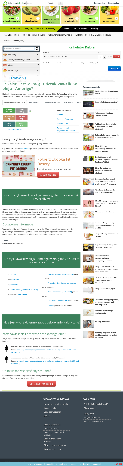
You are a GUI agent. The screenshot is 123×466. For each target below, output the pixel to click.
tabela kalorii (25, 149)
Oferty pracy (89, 414)
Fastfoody (11, 54)
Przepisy (39, 28)
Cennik (47, 416)
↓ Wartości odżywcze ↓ (15, 129)
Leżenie (51, 305)
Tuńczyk (60, 115)
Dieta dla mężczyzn (52, 425)
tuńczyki (12, 274)
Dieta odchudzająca (52, 412)
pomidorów (13, 285)
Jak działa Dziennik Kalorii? (96, 404)
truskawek (15, 279)
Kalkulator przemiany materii (60, 35)
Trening (94, 28)
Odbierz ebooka (47, 175)
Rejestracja (113, 3)
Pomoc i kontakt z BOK (94, 421)
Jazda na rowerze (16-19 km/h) (60, 292)
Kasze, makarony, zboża (18, 60)
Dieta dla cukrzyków (52, 449)
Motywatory (89, 408)
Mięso (10, 65)
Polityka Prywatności (92, 464)
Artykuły (29, 28)
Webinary (50, 28)
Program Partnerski (92, 418)
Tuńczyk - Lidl (62, 124)
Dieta (66, 28)
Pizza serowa (22, 295)
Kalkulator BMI (81, 35)
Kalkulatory (15, 28)
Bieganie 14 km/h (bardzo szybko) (61, 274)
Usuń (117, 56)
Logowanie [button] (99, 3)
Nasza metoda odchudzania (56, 404)
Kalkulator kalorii (11, 35)
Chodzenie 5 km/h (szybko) (58, 300)
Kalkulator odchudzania (101, 35)
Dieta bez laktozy (51, 429)
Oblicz (113, 69)
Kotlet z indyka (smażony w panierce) (23, 290)
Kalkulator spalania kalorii (34, 35)
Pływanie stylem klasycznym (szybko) (62, 283)
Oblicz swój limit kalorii (41, 384)
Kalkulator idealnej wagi (14, 40)
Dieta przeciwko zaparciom (55, 445)
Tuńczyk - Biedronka (65, 119)
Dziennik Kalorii (81, 28)
